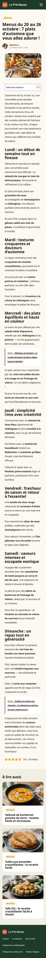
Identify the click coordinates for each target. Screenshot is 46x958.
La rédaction (17, 939)
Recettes (8, 18)
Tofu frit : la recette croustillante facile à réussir (18, 911)
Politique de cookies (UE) (12, 952)
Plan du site (30, 939)
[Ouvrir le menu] (41, 5)
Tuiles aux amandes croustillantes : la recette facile (21, 865)
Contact (5, 939)
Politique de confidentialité (13, 945)
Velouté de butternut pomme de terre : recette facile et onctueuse (22, 818)
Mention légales (32, 952)
